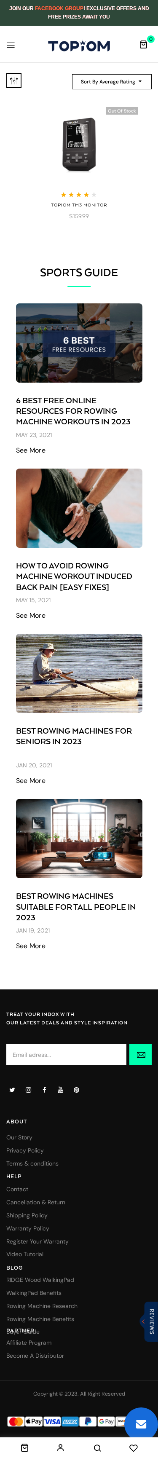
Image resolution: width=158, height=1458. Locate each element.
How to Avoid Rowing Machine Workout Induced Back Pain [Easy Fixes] (74, 577)
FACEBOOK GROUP (59, 8)
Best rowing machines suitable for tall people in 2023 (76, 907)
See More (31, 450)
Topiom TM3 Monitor (79, 205)
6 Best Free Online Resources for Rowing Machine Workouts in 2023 (73, 411)
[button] (143, 44)
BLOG (14, 1268)
